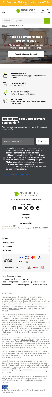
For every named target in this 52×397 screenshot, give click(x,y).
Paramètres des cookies (11, 276)
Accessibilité (6, 285)
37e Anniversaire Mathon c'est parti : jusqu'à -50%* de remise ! (26, 3)
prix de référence (31, 344)
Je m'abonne (42, 141)
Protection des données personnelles (16, 279)
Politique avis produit (10, 282)
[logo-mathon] (26, 11)
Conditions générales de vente (33, 282)
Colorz (44, 285)
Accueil (4, 26)
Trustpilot (26, 217)
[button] (48, 10)
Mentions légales (22, 285)
